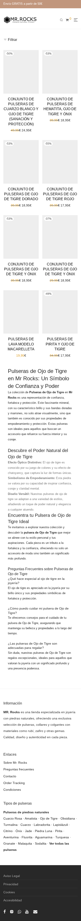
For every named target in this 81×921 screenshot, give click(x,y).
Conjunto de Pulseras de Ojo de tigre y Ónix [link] (21, 269)
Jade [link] (28, 831)
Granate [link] (9, 843)
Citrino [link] (8, 831)
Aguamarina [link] (43, 837)
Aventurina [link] (11, 837)
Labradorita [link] (42, 824)
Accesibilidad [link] (12, 900)
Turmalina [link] (10, 824)
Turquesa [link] (62, 837)
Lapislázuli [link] (60, 824)
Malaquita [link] (25, 843)
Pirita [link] (58, 831)
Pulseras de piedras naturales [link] (26, 812)
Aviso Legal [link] (11, 876)
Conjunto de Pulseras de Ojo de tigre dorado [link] (21, 194)
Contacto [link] (9, 776)
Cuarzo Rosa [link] (12, 818)
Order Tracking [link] (14, 783)
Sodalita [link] (40, 843)
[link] (20, 20)
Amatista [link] (31, 818)
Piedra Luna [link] (43, 831)
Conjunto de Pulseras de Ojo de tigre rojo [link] (60, 194)
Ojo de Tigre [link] (49, 818)
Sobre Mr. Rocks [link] (15, 762)
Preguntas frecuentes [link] (18, 769)
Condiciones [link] (12, 789)
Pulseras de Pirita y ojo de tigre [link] (60, 344)
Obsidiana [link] (68, 818)
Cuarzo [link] (25, 824)
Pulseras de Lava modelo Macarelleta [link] (21, 344)
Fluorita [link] (27, 837)
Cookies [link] (9, 892)
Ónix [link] (19, 831)
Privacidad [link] (10, 884)
